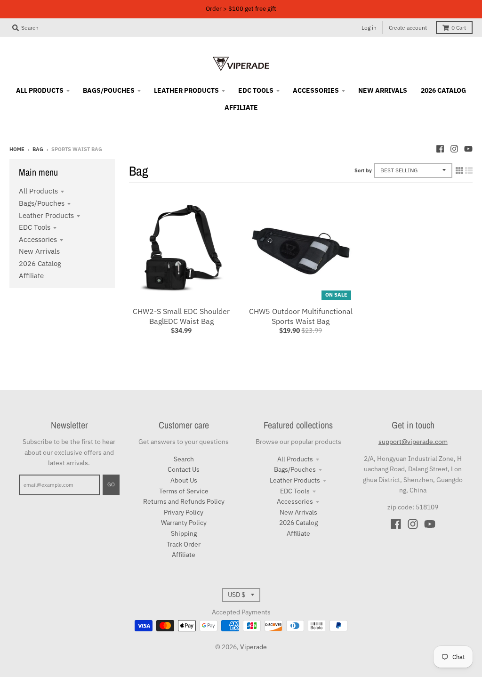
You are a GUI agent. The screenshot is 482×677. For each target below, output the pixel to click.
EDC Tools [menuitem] (255, 90)
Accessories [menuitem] (316, 90)
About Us (183, 480)
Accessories (38, 239)
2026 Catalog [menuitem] (443, 90)
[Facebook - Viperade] (440, 149)
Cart (458, 27)
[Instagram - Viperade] (454, 149)
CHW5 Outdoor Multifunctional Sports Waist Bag (301, 316)
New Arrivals (39, 251)
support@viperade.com (413, 441)
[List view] (469, 170)
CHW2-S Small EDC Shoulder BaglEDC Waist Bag (181, 316)
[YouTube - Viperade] (468, 149)
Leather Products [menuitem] (186, 90)
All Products (38, 190)
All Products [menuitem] (40, 90)
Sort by (363, 170)
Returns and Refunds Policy (184, 501)
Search (184, 459)
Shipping (184, 533)
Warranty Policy (184, 522)
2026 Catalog (40, 263)
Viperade (253, 647)
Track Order (184, 544)
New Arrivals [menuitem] (382, 90)
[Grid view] (459, 170)
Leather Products (46, 215)
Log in (369, 27)
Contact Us (184, 469)
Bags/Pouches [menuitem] (109, 90)
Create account (408, 27)
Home (16, 149)
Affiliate (31, 275)
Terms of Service (184, 491)
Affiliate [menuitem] (241, 107)
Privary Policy (183, 512)
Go (111, 484)
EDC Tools (34, 227)
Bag (37, 149)
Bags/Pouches (41, 203)
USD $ (236, 594)
